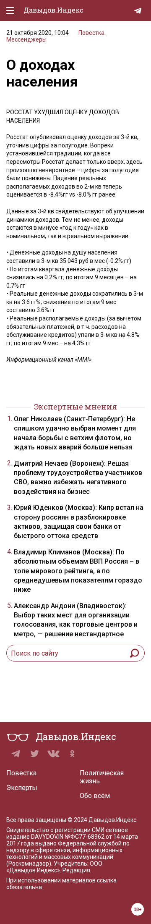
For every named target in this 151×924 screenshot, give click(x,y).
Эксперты (21, 788)
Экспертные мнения (75, 407)
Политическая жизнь (102, 777)
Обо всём (95, 796)
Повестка (21, 773)
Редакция (76, 870)
